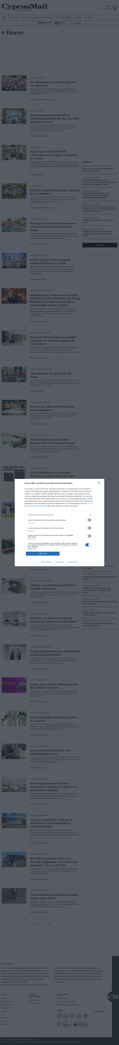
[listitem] (59, 515)
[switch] (88, 520)
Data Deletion (46, 562)
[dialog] (59, 522)
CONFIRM (42, 553)
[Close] (100, 483)
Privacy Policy (73, 562)
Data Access (59, 562)
